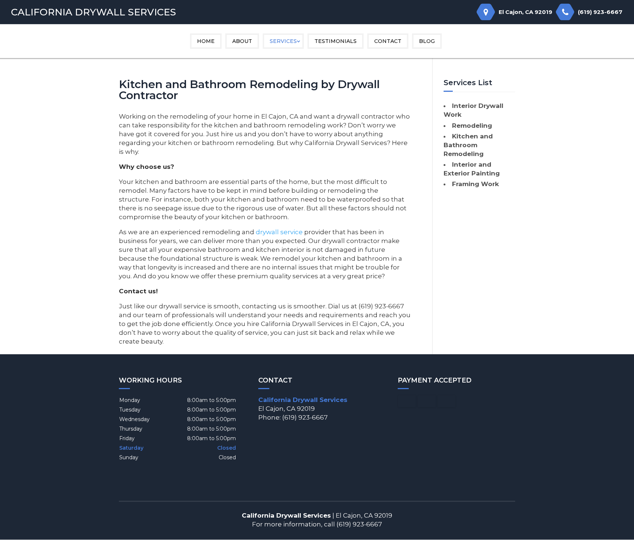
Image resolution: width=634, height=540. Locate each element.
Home (206, 41)
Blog (427, 41)
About (242, 41)
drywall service (279, 232)
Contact (387, 41)
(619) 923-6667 (600, 11)
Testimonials (335, 41)
